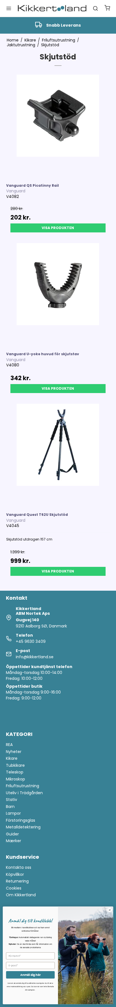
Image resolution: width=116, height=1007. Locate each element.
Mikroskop (15, 779)
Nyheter (13, 751)
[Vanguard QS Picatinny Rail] (58, 126)
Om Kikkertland (21, 895)
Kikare (11, 758)
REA (9, 744)
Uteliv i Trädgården (24, 793)
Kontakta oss (18, 867)
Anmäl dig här (30, 975)
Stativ (11, 799)
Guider (12, 834)
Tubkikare (15, 765)
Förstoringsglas (20, 820)
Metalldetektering (23, 827)
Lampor (13, 813)
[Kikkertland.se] (52, 8)
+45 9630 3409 (31, 641)
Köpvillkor (15, 874)
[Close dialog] (109, 909)
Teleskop (14, 772)
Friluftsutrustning (22, 786)
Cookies (13, 888)
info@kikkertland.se (34, 657)
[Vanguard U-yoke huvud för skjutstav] (58, 295)
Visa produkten (58, 227)
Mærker (13, 841)
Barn (10, 806)
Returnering (17, 881)
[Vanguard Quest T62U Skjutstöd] (58, 455)
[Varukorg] (107, 8)
